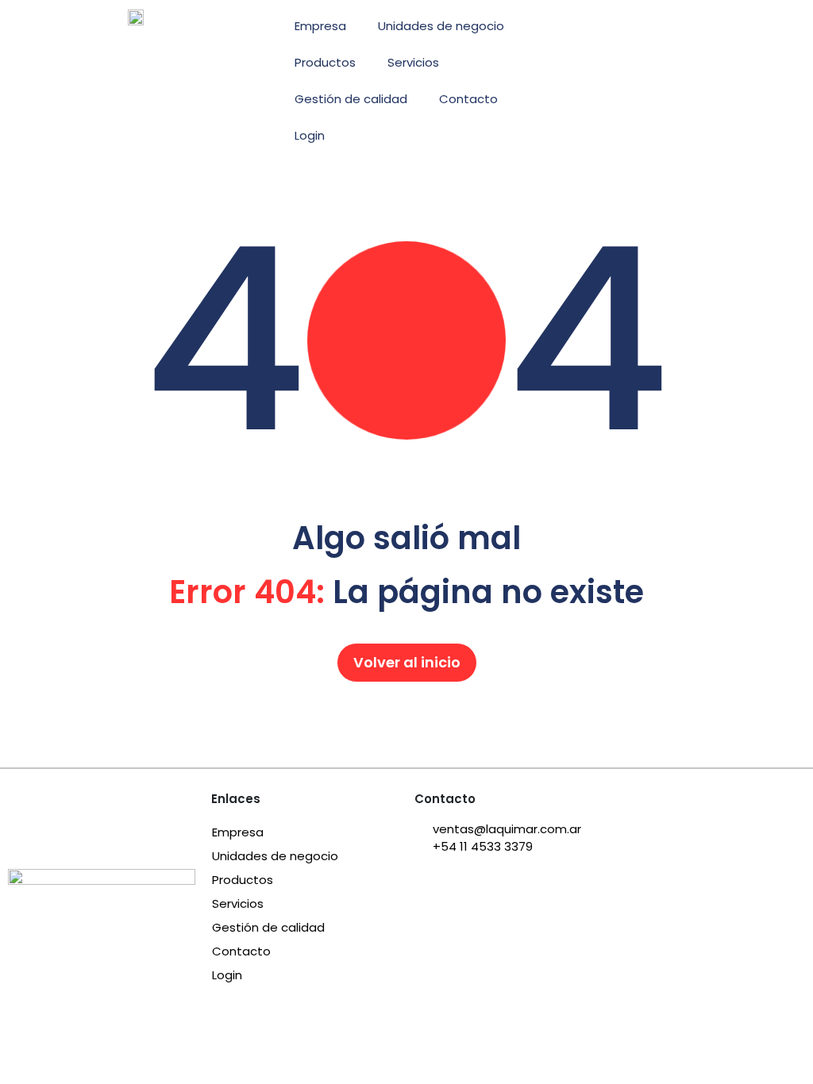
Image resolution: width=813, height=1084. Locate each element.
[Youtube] (656, 28)
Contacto (468, 98)
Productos (325, 62)
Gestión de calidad (351, 98)
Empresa (320, 25)
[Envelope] (570, 28)
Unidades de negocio (441, 25)
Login (310, 135)
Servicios (413, 62)
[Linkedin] (613, 28)
